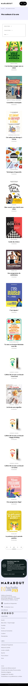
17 (14, 547)
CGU (2, 666)
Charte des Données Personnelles (11, 670)
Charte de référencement (8, 668)
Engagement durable (7, 674)
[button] (8, 26)
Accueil (2, 8)
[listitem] (2, 613)
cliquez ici (9, 570)
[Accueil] (7, 3)
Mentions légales (6, 672)
